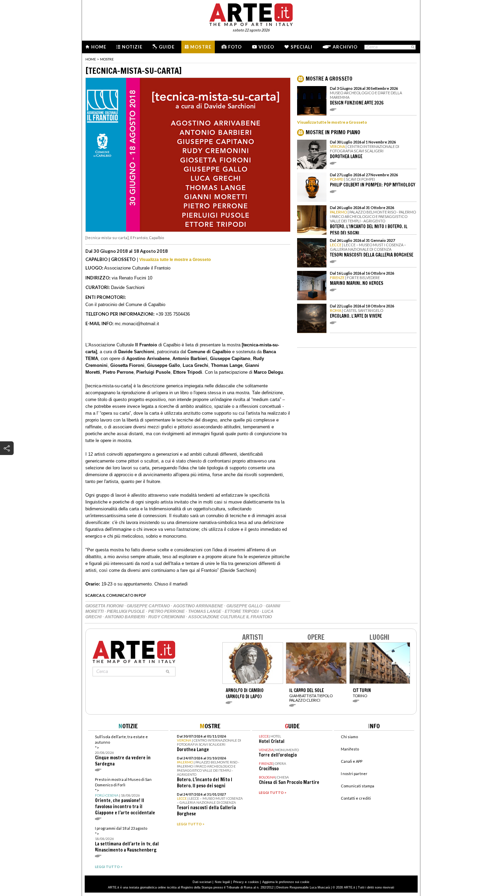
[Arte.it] (251, 13)
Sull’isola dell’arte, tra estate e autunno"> (123, 750)
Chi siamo (349, 736)
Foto (235, 47)
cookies (253, 882)
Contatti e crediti (356, 798)
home (90, 59)
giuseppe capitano (149, 606)
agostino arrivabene (198, 606)
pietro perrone (167, 611)
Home (98, 47)
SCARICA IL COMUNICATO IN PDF (115, 595)
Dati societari (202, 882)
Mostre (200, 47)
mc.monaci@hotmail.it (137, 323)
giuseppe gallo (244, 606)
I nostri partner (354, 773)
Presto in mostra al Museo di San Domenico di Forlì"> (125, 796)
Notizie (132, 47)
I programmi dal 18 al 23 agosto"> (127, 839)
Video (266, 47)
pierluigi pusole (126, 611)
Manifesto (350, 749)
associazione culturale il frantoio (230, 617)
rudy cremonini (167, 617)
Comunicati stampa (357, 786)
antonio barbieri (125, 617)
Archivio (345, 47)
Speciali (301, 47)
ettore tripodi (242, 611)
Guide (167, 47)
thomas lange (205, 611)
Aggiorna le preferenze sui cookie (285, 882)
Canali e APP (351, 761)
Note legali (222, 882)
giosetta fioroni (104, 606)
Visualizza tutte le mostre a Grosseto (175, 259)
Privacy (238, 882)
